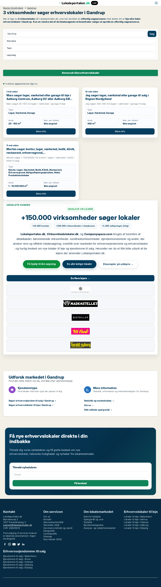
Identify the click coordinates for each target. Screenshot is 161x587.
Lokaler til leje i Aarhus (135, 519)
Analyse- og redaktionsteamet (100, 528)
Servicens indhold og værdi (57, 528)
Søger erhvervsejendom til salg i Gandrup (31, 400)
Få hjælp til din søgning (41, 264)
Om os (87, 405)
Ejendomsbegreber (94, 525)
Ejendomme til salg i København (19, 556)
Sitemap (47, 536)
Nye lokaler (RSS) (52, 539)
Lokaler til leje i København (138, 516)
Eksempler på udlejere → (118, 264)
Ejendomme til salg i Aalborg (18, 564)
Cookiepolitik (50, 533)
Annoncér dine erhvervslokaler (80, 72)
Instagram (9, 544)
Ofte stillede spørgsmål (97, 409)
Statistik (88, 522)
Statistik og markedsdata (97, 400)
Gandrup (31, 8)
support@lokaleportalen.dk (17, 525)
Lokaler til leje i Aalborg (136, 525)
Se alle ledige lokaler (79, 264)
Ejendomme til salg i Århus (17, 559)
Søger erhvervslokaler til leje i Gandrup (30, 405)
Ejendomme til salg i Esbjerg (18, 567)
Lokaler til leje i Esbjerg (136, 528)
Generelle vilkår (51, 525)
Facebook (5, 544)
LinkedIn (23, 544)
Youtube (14, 544)
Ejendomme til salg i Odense (18, 561)
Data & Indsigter (92, 516)
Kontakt (47, 519)
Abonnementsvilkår (53, 522)
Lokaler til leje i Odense (136, 522)
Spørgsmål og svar (93, 519)
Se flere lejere (80, 278)
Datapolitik (49, 530)
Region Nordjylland (13, 8)
